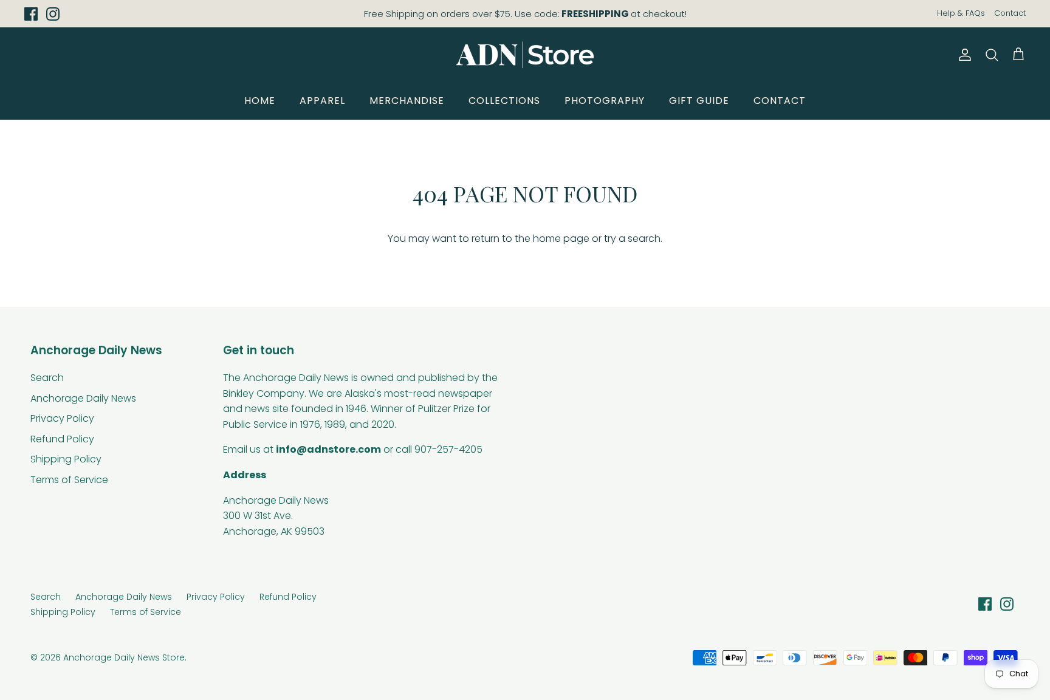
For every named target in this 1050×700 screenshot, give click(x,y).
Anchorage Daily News (83, 398)
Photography (604, 101)
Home (259, 101)
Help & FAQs (961, 13)
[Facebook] (31, 14)
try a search (632, 238)
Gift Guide (699, 101)
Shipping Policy (65, 459)
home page (561, 238)
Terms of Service (69, 480)
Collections (504, 101)
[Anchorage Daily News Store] (525, 54)
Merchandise (406, 101)
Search (47, 378)
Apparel (322, 101)
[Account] (962, 54)
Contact (1010, 13)
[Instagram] (53, 14)
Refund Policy (62, 439)
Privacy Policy (62, 418)
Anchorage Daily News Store (124, 657)
